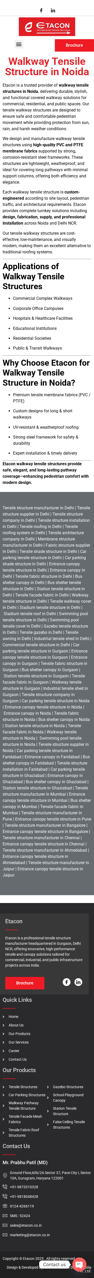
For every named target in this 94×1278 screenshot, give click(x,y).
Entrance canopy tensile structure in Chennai (43, 844)
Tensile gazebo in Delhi (41, 632)
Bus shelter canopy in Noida (63, 719)
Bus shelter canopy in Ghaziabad (55, 781)
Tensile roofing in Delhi (41, 526)
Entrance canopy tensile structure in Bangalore (45, 831)
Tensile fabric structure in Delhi (43, 576)
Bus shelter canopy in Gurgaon (50, 669)
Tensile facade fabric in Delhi (42, 595)
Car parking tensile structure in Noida (56, 700)
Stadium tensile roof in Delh (29, 613)
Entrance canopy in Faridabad (52, 756)
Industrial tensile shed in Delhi (61, 638)
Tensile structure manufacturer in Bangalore (45, 825)
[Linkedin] (53, 10)
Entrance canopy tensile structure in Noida (43, 707)
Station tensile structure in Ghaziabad (37, 788)
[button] (19, 44)
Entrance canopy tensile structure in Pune (53, 819)
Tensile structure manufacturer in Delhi (38, 507)
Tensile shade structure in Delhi (48, 551)
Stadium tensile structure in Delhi (49, 607)
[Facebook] (41, 10)
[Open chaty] (79, 1265)
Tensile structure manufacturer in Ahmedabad (45, 850)
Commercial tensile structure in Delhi (36, 644)
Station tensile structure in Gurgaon (36, 675)
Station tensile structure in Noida (35, 725)
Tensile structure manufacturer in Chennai (41, 837)
